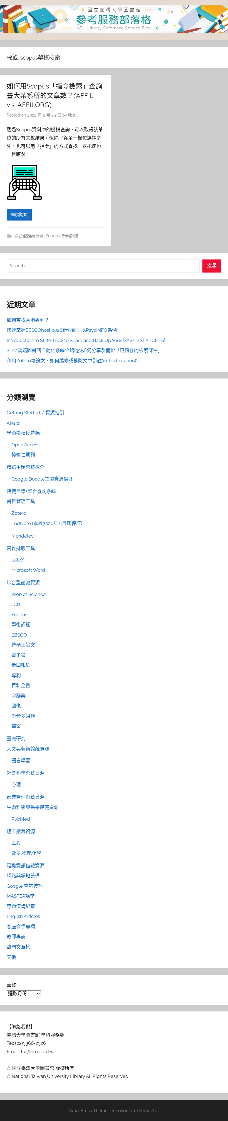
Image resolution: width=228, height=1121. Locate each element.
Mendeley (22, 536)
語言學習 (20, 760)
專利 (16, 675)
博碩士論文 (23, 645)
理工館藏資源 (21, 831)
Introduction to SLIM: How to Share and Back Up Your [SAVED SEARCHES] (86, 340)
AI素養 (13, 423)
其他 (11, 957)
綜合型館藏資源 (29, 235)
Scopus (53, 235)
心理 (16, 784)
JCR (15, 604)
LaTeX (17, 560)
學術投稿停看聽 (23, 433)
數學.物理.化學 (26, 853)
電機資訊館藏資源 (25, 865)
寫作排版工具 (21, 548)
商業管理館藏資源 (25, 797)
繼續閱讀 (19, 214)
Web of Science (28, 594)
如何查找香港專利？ (28, 320)
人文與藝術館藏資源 (28, 749)
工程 (16, 843)
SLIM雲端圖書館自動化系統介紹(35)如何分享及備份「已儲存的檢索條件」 (84, 350)
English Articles (23, 916)
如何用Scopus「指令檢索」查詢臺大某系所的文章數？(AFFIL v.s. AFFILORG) (54, 95)
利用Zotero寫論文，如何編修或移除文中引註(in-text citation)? (72, 360)
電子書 (18, 655)
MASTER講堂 (21, 896)
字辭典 (18, 696)
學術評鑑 (70, 235)
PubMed (20, 819)
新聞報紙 (20, 665)
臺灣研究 (16, 738)
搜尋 (212, 265)
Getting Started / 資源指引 (35, 412)
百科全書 (20, 685)
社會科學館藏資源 (25, 773)
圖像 (16, 706)
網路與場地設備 (23, 876)
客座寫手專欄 (21, 926)
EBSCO (19, 635)
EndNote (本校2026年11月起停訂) (46, 523)
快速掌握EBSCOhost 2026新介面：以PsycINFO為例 (62, 330)
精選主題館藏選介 (25, 467)
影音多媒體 (23, 716)
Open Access (25, 444)
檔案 (16, 726)
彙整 (11, 985)
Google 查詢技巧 (25, 886)
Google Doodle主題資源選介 (42, 479)
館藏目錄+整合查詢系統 (31, 491)
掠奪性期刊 (23, 454)
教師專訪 (16, 936)
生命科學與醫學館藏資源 (33, 807)
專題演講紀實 (21, 906)
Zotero (18, 513)
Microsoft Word (28, 570)
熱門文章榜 (18, 947)
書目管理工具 (21, 501)
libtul (73, 115)
